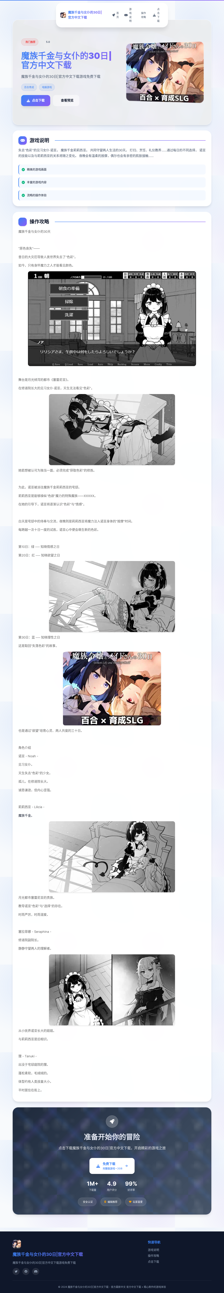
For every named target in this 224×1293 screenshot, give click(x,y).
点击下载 (153, 1261)
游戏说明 (153, 1250)
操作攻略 (153, 1255)
